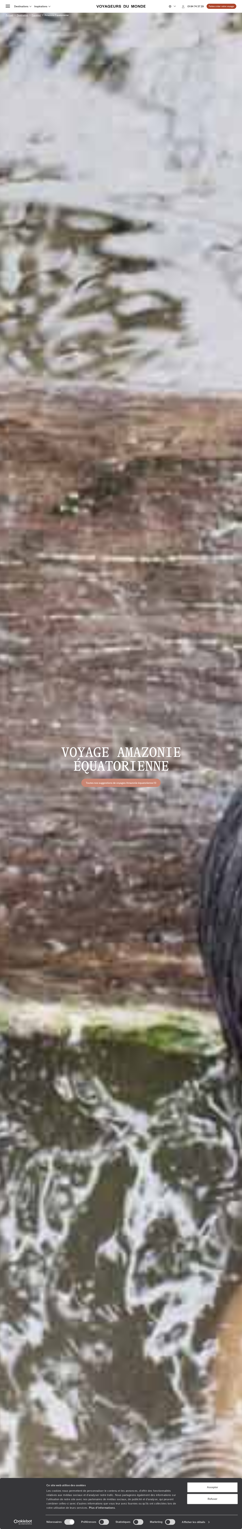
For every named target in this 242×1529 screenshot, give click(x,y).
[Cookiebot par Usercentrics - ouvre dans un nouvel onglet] (22, 1522)
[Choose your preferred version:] (172, 6)
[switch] (104, 1522)
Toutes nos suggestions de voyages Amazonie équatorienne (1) (121, 782)
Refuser (212, 1498)
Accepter (212, 1487)
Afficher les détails (193, 1522)
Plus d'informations (102, 1507)
